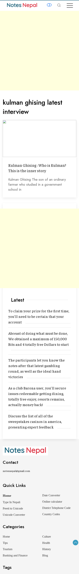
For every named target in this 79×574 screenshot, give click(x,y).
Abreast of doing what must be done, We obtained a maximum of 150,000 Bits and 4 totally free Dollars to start (38, 339)
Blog (45, 555)
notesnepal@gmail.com (16, 470)
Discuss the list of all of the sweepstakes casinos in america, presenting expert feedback (35, 421)
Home (7, 495)
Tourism (7, 549)
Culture (46, 536)
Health (46, 542)
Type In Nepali (11, 502)
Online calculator (52, 501)
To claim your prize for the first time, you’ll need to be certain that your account (38, 316)
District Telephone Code (56, 507)
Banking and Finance (15, 555)
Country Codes (51, 514)
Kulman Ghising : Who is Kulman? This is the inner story (37, 168)
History (46, 549)
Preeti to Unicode (13, 508)
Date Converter (51, 495)
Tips (5, 542)
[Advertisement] (39, 50)
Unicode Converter (14, 514)
